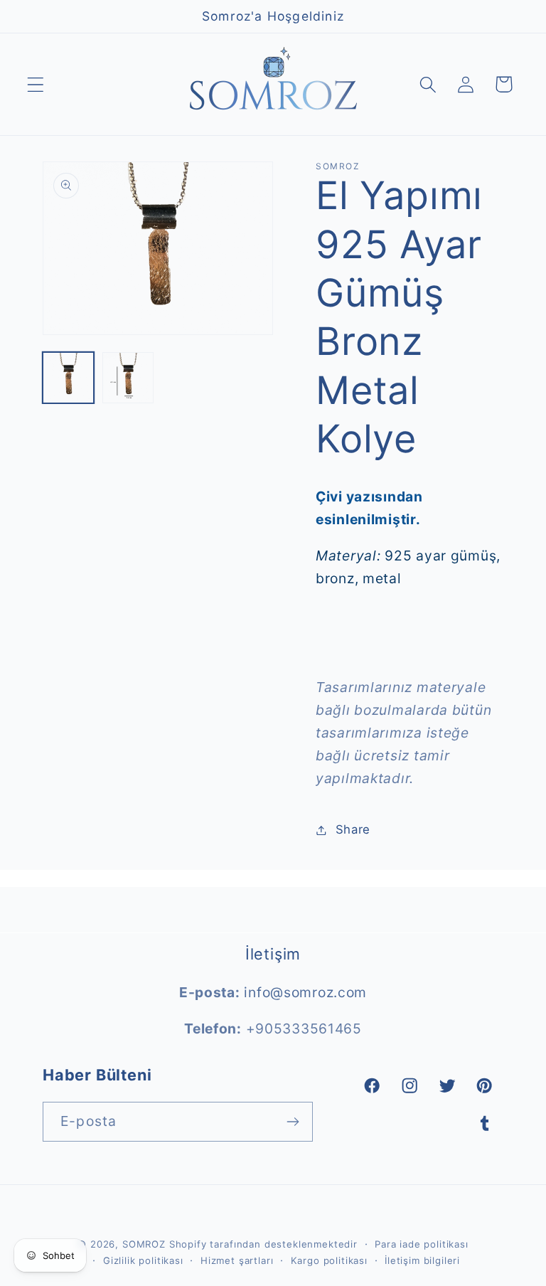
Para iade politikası (422, 1244)
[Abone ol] (293, 1122)
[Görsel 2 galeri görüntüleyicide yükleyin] (128, 377)
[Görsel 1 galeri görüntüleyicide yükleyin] (68, 377)
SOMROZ (144, 1244)
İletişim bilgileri (422, 1260)
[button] (36, 84)
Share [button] (353, 829)
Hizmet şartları (237, 1260)
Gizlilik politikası (143, 1260)
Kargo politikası (329, 1260)
